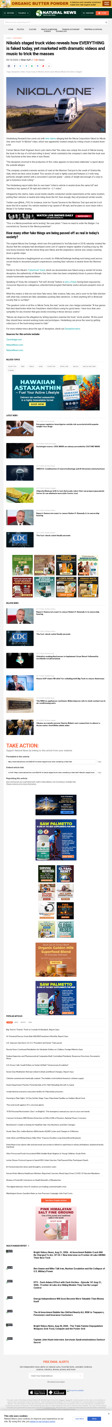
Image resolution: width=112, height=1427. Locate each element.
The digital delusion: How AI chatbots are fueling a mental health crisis (36, 1186)
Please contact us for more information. (21, 784)
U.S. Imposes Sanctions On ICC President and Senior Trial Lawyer (34, 1043)
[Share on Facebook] (15, 66)
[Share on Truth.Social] (38, 66)
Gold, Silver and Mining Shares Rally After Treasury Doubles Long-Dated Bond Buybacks (43, 1138)
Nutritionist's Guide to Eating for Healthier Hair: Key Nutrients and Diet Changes (40, 1125)
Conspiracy (17, 38)
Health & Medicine (49, 29)
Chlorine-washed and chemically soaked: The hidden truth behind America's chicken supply (45, 1078)
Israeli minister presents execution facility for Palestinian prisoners (34, 1091)
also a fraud (70, 282)
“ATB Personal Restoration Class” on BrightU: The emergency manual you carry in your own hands (48, 1111)
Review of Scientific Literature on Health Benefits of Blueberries (33, 1180)
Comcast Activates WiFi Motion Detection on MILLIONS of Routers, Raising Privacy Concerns (46, 1118)
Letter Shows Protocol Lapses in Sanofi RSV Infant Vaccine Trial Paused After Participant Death (47, 1160)
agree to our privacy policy (42, 1421)
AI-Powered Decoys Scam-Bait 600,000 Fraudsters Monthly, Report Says (37, 1036)
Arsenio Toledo (51, 444)
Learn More (79, 1419)
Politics (20, 29)
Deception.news (72, 328)
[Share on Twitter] (20, 66)
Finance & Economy (70, 29)
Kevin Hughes (51, 488)
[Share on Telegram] (26, 66)
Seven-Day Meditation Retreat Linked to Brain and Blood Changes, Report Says (40, 1072)
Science (47, 31)
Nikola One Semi (68, 72)
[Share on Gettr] (43, 66)
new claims (50, 138)
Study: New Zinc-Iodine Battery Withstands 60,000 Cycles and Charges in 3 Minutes (42, 1131)
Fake (23, 72)
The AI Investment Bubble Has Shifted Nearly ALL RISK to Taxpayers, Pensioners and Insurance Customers (69, 1313)
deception (15, 72)
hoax (33, 72)
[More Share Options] (49, 66)
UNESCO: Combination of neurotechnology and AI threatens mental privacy (70, 469)
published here (49, 1408)
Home (10, 29)
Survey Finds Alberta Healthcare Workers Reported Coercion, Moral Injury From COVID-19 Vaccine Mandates (53, 1173)
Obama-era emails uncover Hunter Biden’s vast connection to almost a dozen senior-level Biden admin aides (68, 724)
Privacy (61, 1400)
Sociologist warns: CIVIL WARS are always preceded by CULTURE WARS (68, 446)
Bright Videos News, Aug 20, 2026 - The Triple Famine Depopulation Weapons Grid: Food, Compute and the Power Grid (68, 1327)
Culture (32, 29)
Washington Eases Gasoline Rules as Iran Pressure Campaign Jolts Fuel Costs (39, 1193)
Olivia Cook (50, 421)
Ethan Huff (26, 60)
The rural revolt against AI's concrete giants (25, 1105)
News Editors (51, 510)
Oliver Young (51, 466)
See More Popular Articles (56, 1200)
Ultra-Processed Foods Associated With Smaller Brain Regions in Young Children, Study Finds (46, 1153)
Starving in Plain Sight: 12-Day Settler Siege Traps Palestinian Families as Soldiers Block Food (45, 1098)
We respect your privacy (56, 1382)
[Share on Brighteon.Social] (9, 66)
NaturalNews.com (14, 345)
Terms (67, 1400)
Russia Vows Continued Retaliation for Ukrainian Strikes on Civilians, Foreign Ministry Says (44, 1049)
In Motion (40, 72)
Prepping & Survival (93, 29)
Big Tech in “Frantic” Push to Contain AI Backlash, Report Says (32, 1029)
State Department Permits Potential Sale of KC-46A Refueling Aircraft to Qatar (40, 1085)
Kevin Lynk (49, 72)
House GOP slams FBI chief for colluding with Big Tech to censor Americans (70, 678)
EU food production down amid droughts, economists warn (31, 1167)
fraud (28, 72)
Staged (79, 72)
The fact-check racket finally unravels (53, 535)
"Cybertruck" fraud (36, 270)
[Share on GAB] (32, 66)
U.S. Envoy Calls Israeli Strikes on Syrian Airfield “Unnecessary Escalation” (37, 1065)
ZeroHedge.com (14, 339)
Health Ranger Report (16, 1246)
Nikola (57, 72)
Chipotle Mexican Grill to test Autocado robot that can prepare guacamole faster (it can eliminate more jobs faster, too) (70, 492)
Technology (61, 31)
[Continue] (80, 1376)
